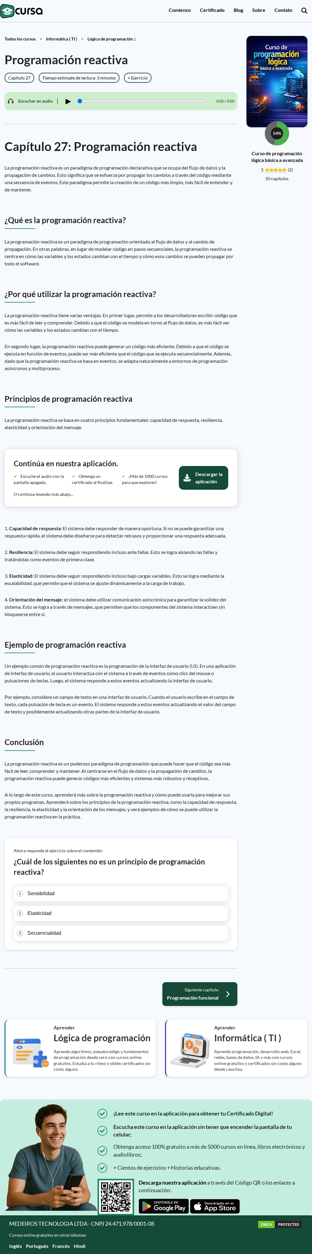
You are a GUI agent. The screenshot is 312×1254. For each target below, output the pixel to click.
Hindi (79, 1246)
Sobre (258, 10)
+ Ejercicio (138, 77)
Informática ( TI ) (61, 38)
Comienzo (180, 10)
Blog (238, 10)
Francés (61, 1246)
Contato (283, 10)
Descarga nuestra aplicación (172, 1182)
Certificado (212, 10)
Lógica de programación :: (111, 38)
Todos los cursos (20, 38)
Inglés (15, 1246)
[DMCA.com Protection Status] (280, 1234)
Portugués (37, 1246)
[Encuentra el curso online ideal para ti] (304, 11)
